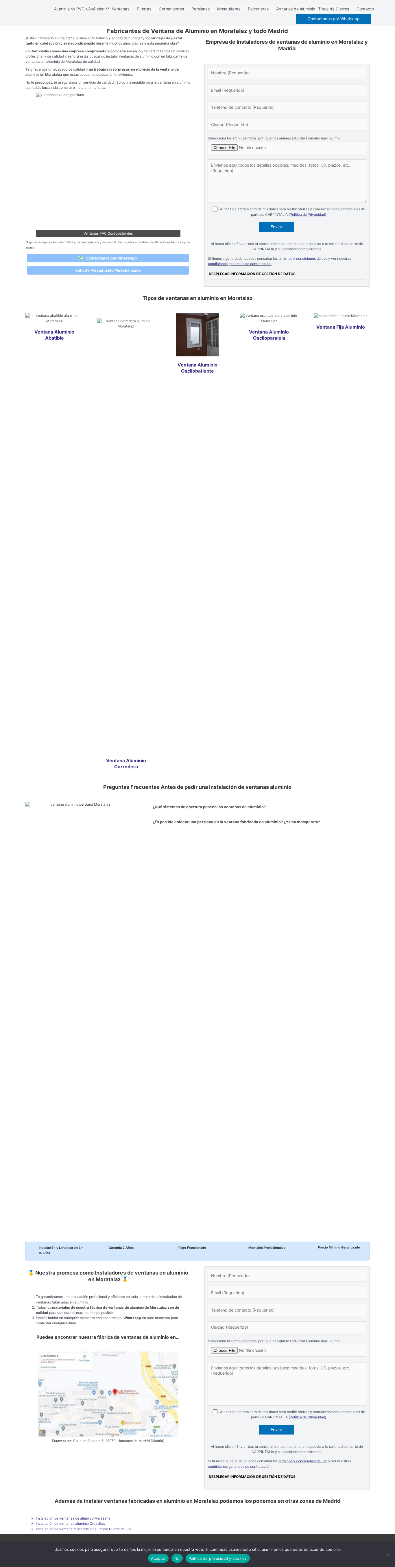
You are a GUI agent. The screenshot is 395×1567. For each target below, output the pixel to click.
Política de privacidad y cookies (218, 1558)
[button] (333, 18)
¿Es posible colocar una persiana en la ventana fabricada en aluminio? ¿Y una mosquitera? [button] (236, 822)
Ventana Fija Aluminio (340, 327)
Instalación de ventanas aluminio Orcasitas (70, 1523)
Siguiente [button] (173, 163)
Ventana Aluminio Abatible (54, 335)
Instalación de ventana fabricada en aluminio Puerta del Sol (84, 1529)
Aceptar (158, 1558)
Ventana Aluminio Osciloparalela (269, 335)
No (177, 1558)
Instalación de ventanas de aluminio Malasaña (73, 1518)
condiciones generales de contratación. (240, 264)
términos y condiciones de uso (302, 258)
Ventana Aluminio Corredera (126, 763)
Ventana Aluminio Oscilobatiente (197, 368)
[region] (108, 165)
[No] (388, 1554)
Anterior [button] (43, 163)
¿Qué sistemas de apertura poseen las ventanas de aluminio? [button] (209, 806)
